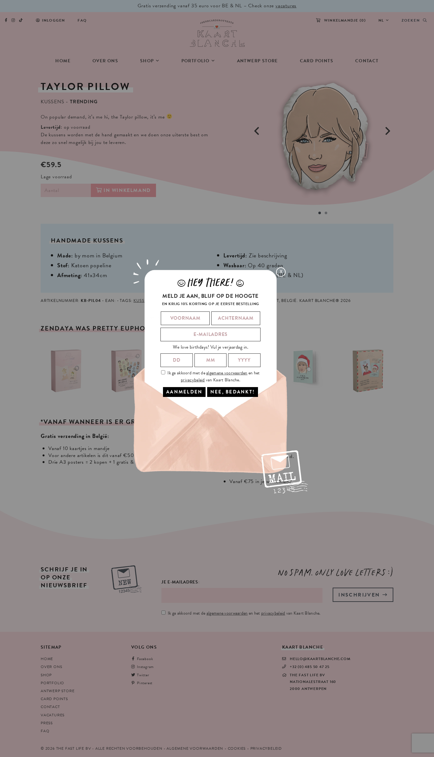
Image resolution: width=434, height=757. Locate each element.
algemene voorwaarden (227, 373)
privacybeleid (193, 380)
